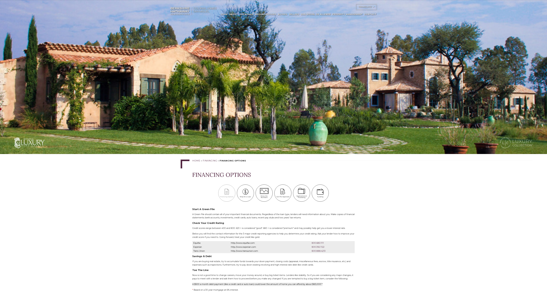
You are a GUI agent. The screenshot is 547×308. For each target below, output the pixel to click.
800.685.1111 (318, 243)
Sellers (294, 14)
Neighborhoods (265, 14)
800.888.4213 (318, 251)
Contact (370, 14)
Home (224, 14)
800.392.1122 (318, 247)
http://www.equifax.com (243, 243)
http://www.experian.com (243, 247)
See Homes (246, 14)
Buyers (282, 14)
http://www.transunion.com (244, 251)
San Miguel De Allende (316, 14)
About (233, 14)
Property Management (347, 14)
